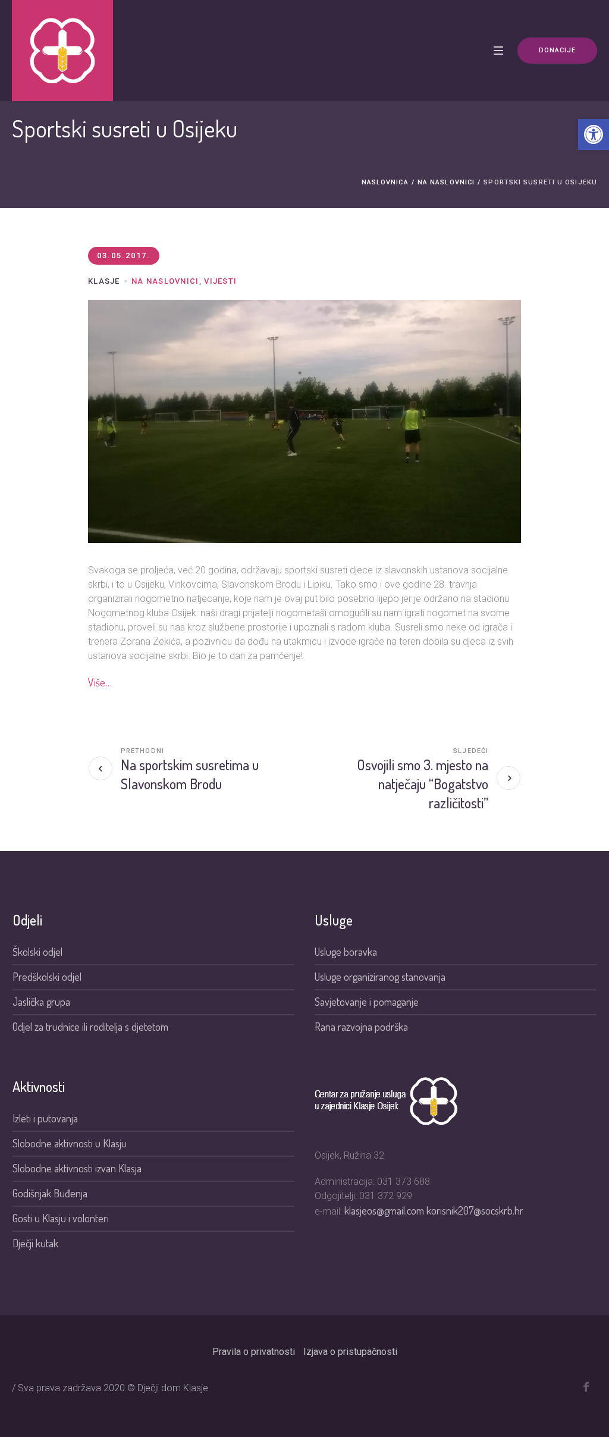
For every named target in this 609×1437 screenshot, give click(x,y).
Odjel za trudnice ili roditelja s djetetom (90, 1026)
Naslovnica (385, 182)
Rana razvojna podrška (361, 1026)
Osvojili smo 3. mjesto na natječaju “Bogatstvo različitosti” (422, 783)
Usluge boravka (346, 951)
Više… (100, 682)
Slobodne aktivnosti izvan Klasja (77, 1168)
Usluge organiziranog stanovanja (380, 976)
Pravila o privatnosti (253, 1351)
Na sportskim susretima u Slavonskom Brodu (190, 774)
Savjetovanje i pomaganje (368, 1001)
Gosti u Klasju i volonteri (60, 1218)
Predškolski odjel (46, 976)
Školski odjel (37, 951)
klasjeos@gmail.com (385, 1210)
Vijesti (220, 281)
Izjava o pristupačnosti (350, 1351)
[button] (593, 134)
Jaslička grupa (41, 1001)
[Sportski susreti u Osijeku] (304, 419)
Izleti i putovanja (45, 1118)
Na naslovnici (446, 182)
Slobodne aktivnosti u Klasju (69, 1143)
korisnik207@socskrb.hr (474, 1210)
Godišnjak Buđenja (49, 1193)
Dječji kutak (35, 1243)
